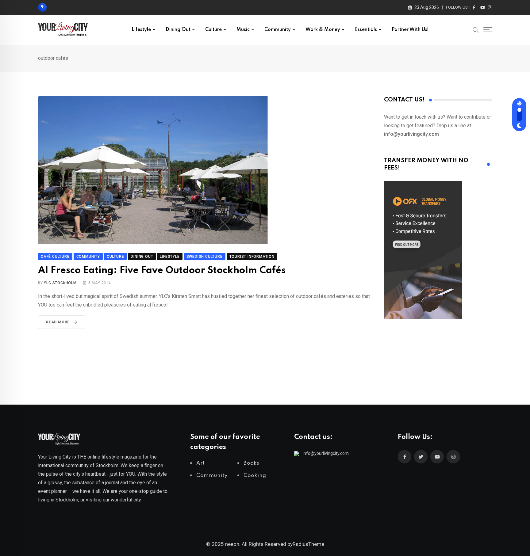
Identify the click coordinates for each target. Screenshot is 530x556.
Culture (213, 29)
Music (243, 29)
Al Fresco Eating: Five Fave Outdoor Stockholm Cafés (162, 270)
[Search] (476, 29)
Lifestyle (141, 29)
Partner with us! (410, 29)
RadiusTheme (308, 544)
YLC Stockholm (60, 283)
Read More (58, 322)
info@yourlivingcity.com (326, 453)
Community (277, 29)
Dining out (178, 29)
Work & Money (322, 29)
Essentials (366, 29)
